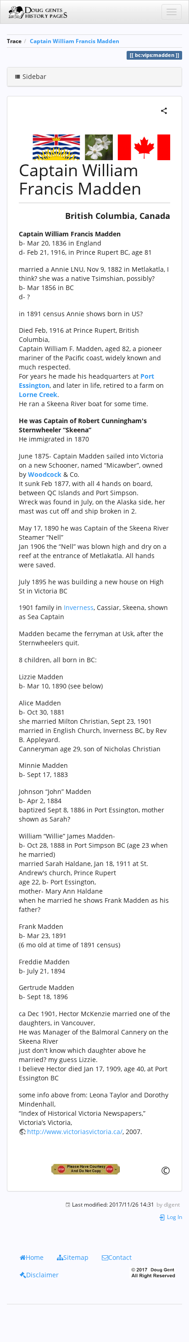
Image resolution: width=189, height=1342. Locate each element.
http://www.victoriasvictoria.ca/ (74, 1131)
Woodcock (44, 474)
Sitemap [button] (76, 1257)
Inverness (79, 607)
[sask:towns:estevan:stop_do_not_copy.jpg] (94, 1169)
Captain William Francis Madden (74, 41)
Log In (174, 1216)
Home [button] (35, 1257)
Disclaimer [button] (42, 1274)
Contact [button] (120, 1257)
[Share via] (164, 110)
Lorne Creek (38, 394)
